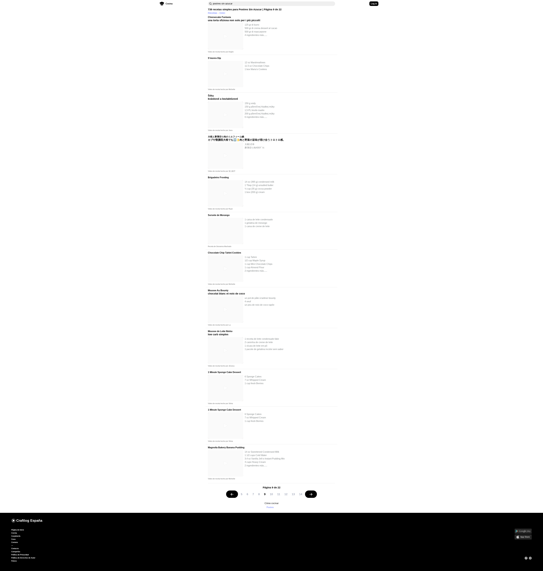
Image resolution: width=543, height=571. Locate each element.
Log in (374, 3)
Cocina (14, 533)
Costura (14, 542)
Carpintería (15, 536)
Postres (270, 507)
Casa (13, 539)
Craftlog (29, 520)
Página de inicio (17, 530)
